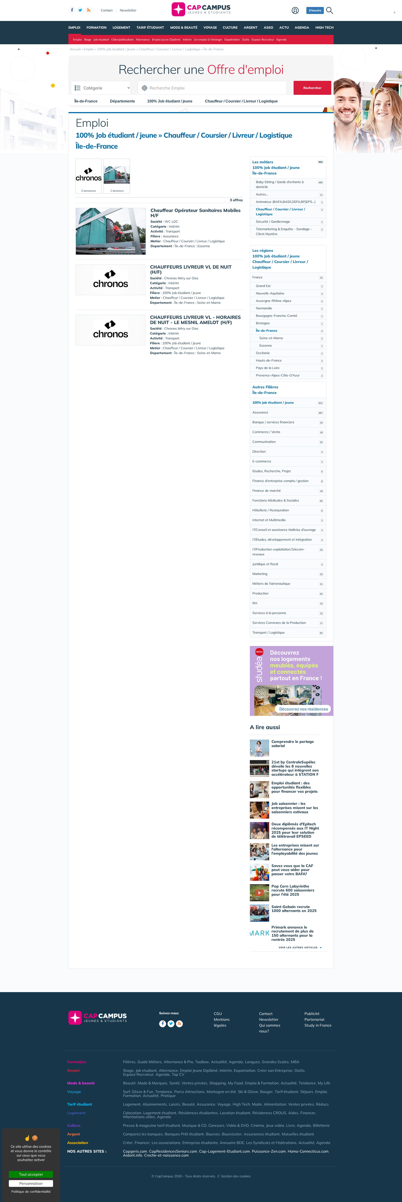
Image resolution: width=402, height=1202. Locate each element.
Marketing (287, 574)
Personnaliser (31, 1183)
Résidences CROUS (269, 1112)
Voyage (210, 27)
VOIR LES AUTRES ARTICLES (300, 947)
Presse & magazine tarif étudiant (151, 1125)
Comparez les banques (143, 1134)
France (287, 277)
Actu (284, 27)
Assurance (287, 412)
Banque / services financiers (287, 422)
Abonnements (155, 1104)
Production (287, 593)
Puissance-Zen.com (269, 1151)
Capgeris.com (135, 1151)
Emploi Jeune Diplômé (166, 39)
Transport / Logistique (287, 632)
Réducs (322, 1104)
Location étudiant (235, 1112)
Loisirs (174, 1104)
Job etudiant (101, 39)
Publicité (312, 1013)
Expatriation (232, 39)
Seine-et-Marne (291, 338)
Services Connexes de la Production (287, 623)
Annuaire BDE (232, 1142)
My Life (324, 1083)
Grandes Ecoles (275, 1061)
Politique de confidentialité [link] (31, 1191)
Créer (128, 1142)
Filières (129, 1061)
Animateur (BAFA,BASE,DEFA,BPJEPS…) (289, 202)
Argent (251, 27)
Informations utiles (139, 1116)
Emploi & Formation (262, 1083)
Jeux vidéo (275, 1125)
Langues (252, 1061)
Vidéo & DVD (237, 1125)
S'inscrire (315, 10)
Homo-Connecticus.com (308, 1151)
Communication (287, 442)
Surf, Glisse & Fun (138, 1091)
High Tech (324, 27)
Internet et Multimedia (287, 520)
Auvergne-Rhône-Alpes (289, 301)
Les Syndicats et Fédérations (271, 1142)
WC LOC (171, 221)
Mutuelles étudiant (298, 1134)
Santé (174, 1083)
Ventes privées (194, 1083)
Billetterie (321, 1125)
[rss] (88, 10)
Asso (268, 27)
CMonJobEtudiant (122, 39)
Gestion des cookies (236, 1176)
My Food (235, 1083)
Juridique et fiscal (287, 564)
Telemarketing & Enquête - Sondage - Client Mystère (289, 231)
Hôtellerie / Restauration (287, 510)
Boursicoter (232, 1134)
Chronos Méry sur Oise (181, 278)
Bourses (213, 1134)
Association (77, 1142)
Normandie (289, 308)
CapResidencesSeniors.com (173, 1151)
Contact (107, 10)
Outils (245, 39)
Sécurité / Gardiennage (289, 221)
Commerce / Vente (287, 432)
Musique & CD (194, 1125)
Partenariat (315, 1019)
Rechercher (312, 88)
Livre (290, 1125)
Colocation (132, 1112)
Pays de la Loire (289, 368)
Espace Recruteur (262, 39)
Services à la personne (287, 613)
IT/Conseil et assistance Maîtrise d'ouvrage (287, 530)
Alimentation (275, 1104)
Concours (216, 1125)
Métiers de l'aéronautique (287, 583)
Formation (97, 27)
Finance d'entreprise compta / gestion (287, 481)
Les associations (166, 1142)
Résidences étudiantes (198, 1112)
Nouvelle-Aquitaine (289, 293)
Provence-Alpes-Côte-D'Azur (289, 375)
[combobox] (88, 101)
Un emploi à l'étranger (208, 39)
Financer (307, 1112)
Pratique (168, 1095)
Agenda (302, 27)
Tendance (307, 1083)
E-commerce (287, 461)
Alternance (143, 39)
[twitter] (80, 10)
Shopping (217, 1083)
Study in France (318, 1025)
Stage (87, 39)
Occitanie (289, 353)
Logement (121, 27)
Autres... (289, 194)
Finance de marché (287, 490)
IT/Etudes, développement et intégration (287, 539)
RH (287, 603)
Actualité (219, 1061)
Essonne (291, 345)
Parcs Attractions (189, 1091)
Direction (287, 451)
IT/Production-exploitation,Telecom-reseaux (287, 551)
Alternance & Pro (178, 1061)
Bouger (266, 1091)
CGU (218, 1013)
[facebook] (71, 10)
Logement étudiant (159, 1112)
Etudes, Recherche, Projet (287, 471)
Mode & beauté (183, 27)
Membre (298, 11)
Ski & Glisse (248, 1091)
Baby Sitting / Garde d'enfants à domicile (289, 184)
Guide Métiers (149, 1061)
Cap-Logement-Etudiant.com (224, 1151)
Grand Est (289, 286)
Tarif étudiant (150, 27)
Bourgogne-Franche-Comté (289, 316)
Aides (293, 1112)
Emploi (74, 27)
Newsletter (128, 10)
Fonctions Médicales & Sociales (287, 500)
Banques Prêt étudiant (184, 1134)
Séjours (306, 1091)
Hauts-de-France (289, 360)
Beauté (129, 1083)
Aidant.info (132, 1155)
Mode (257, 1104)
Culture (230, 27)
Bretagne (289, 323)
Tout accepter (31, 1174)
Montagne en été (221, 1091)
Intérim (187, 39)
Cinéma (257, 1125)
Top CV (178, 1074)
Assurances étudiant (262, 1134)
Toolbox (202, 1061)
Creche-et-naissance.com (166, 1155)
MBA (295, 1061)
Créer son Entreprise (274, 1070)
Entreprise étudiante (200, 1142)
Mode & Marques (152, 1083)
